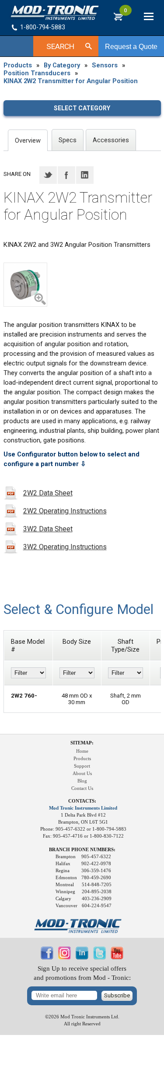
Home (82, 751)
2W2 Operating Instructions (65, 511)
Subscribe (117, 995)
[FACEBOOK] (47, 957)
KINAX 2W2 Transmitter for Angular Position (70, 81)
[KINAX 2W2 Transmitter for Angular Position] (25, 285)
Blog (82, 781)
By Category (62, 65)
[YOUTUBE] (117, 957)
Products (17, 65)
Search (60, 46)
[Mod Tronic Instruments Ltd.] (55, 13)
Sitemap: (82, 742)
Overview (28, 140)
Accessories (111, 140)
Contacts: (82, 801)
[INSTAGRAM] (64, 957)
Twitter (48, 175)
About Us (82, 773)
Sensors (105, 65)
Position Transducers (36, 73)
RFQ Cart (125, 13)
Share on (17, 174)
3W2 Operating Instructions (65, 547)
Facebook (66, 175)
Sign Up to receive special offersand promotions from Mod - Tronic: (82, 973)
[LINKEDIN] (82, 957)
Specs (68, 140)
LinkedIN (85, 175)
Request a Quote (131, 46)
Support (82, 766)
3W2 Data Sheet (48, 529)
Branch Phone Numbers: (82, 849)
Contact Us (82, 788)
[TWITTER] (99, 957)
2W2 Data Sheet (48, 493)
